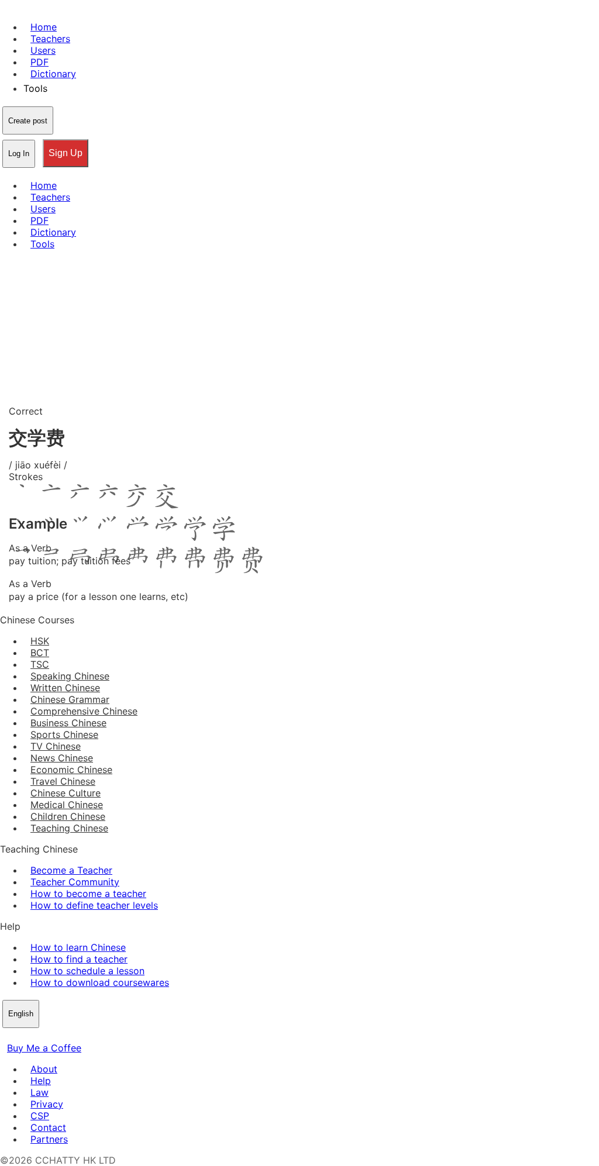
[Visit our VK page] (35, 1036)
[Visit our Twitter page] (21, 1036)
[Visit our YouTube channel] (49, 1036)
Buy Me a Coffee (44, 1048)
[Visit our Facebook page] (7, 1036)
